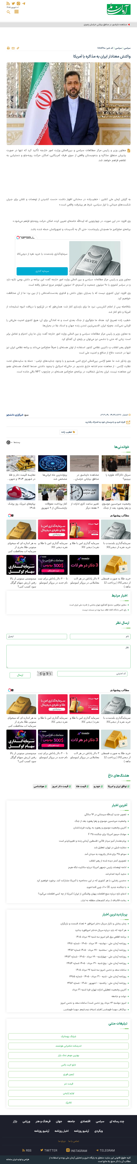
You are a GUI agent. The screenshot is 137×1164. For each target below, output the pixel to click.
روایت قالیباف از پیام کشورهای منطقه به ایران (103, 900)
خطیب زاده (66, 432)
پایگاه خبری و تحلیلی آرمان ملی (80, 1158)
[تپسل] (18, 237)
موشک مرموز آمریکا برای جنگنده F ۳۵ (107, 834)
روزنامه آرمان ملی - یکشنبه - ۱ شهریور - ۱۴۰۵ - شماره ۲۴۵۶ (96, 983)
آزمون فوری (68, 1074)
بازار (15, 1121)
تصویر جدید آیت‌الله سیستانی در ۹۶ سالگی (105, 814)
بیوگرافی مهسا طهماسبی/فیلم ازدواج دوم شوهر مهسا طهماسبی (94, 1009)
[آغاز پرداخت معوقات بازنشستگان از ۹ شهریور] (52, 492)
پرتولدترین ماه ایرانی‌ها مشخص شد (55, 477)
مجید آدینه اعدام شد (115, 874)
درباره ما (61, 1141)
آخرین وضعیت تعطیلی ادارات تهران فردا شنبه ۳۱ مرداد (99, 990)
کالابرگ (68, 1103)
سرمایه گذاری (42, 271)
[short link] (18, 48)
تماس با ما (73, 1141)
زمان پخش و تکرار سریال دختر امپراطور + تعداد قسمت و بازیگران (93, 924)
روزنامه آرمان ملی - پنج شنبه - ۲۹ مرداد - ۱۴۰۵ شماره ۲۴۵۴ (96, 963)
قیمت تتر (68, 1084)
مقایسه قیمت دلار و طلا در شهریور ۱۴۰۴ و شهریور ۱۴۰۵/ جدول (21, 477)
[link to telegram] (23, 3)
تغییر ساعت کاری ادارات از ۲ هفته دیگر (85, 506)
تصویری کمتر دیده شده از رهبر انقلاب (107, 861)
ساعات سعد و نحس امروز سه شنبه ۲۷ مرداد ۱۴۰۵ (101, 970)
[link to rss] (8, 3)
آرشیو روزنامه (81, 1131)
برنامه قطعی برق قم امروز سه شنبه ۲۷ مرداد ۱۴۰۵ (101, 937)
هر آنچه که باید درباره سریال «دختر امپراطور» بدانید (100, 930)
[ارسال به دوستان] (13, 48)
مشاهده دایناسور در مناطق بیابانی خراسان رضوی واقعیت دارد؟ (99, 24)
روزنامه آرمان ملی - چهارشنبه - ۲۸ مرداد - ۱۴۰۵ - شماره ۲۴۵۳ (95, 957)
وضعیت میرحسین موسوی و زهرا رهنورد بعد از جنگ (116, 506)
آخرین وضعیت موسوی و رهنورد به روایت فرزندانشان (99, 828)
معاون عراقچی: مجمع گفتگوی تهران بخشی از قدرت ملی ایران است (98, 605)
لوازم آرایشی (68, 1093)
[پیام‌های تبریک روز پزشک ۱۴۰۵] (20, 492)
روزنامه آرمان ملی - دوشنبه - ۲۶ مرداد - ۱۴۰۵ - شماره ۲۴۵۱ (96, 943)
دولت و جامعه (118, 996)
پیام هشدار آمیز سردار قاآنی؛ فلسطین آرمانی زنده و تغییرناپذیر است (92, 841)
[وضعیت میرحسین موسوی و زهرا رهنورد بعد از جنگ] (116, 492)
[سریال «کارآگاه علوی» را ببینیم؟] (116, 463)
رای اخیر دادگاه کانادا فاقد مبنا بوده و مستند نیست (104, 610)
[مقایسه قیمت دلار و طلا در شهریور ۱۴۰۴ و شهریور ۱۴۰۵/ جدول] (20, 463)
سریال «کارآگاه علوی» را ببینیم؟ (118, 477)
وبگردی (98, 1131)
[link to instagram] (18, 3)
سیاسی (127, 48)
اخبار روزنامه (62, 1131)
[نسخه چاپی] (8, 48)
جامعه (71, 1121)
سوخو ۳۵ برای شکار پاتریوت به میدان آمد (105, 854)
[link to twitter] (13, 3)
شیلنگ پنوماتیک (68, 1036)
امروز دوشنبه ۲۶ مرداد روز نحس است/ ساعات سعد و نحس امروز (93, 1003)
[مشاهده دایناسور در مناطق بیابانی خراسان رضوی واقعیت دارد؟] (84, 463)
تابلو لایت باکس (68, 1065)
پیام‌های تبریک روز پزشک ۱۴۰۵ (21, 506)
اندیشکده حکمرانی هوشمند (68, 1046)
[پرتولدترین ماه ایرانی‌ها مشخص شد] (52, 463)
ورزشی (26, 1121)
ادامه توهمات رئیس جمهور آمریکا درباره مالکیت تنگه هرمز (97, 867)
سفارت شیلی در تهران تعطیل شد (110, 847)
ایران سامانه (11, 1159)
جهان (59, 1121)
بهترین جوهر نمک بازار (68, 1055)
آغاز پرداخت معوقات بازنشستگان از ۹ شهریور (54, 506)
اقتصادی (85, 1121)
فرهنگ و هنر (42, 1121)
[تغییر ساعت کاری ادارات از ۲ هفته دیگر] (84, 492)
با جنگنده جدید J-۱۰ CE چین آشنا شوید (106, 887)
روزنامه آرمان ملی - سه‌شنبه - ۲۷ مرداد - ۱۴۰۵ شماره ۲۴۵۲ (97, 950)
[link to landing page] (119, 9)
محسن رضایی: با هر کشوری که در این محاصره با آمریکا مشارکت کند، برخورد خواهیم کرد (81, 881)
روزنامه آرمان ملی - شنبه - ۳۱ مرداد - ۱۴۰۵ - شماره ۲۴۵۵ (97, 976)
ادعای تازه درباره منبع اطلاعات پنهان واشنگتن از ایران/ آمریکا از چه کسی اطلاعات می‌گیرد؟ (82, 894)
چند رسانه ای (117, 1121)
